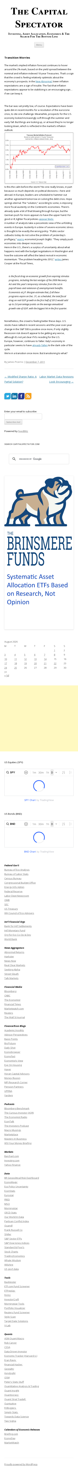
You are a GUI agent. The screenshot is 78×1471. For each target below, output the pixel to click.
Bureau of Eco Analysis (17, 869)
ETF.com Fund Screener (17, 1286)
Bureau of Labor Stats (16, 874)
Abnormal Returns (14, 952)
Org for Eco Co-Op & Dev (17, 934)
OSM (7, 1377)
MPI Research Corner (16, 1082)
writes (58, 259)
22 (55, 663)
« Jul (6, 675)
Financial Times (12, 1004)
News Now (10, 960)
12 (25, 659)
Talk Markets (11, 978)
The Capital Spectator (39, 17)
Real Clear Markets (14, 965)
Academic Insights (14, 1030)
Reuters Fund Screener (17, 1312)
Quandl (8, 1225)
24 (5, 667)
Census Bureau (12, 878)
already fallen (40, 345)
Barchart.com (11, 1156)
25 (15, 667)
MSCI (7, 1204)
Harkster (9, 956)
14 (45, 659)
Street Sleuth (11, 973)
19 (25, 663)
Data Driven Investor (15, 1351)
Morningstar (11, 1208)
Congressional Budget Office (20, 882)
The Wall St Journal (14, 1017)
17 (5, 663)
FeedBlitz (23, 431)
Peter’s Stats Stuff (14, 1381)
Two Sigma (10, 1421)
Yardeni (8, 1095)
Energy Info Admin (14, 887)
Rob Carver (10, 1342)
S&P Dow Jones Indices (16, 1243)
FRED (7, 1199)
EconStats (9, 1190)
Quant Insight (11, 1390)
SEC (6, 904)
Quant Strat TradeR (15, 1399)
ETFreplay (10, 1290)
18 (15, 663)
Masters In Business (15, 1138)
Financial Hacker (13, 1364)
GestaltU (9, 1368)
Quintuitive (10, 1403)
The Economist (12, 1000)
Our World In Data (14, 1217)
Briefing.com (11, 1434)
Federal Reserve (13, 891)
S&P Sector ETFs (13, 1238)
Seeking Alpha (12, 969)
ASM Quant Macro (14, 1338)
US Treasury (11, 908)
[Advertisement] (39, 718)
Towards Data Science (16, 1416)
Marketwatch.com (14, 1008)
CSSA (7, 1347)
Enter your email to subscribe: (20, 411)
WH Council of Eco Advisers (19, 913)
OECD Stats (10, 1212)
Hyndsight (9, 1373)
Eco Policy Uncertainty (16, 1186)
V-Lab (7, 1325)
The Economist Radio (15, 1117)
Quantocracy (11, 1394)
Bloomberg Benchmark (16, 1108)
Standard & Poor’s (14, 1247)
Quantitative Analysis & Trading (21, 1386)
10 (5, 659)
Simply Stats (11, 1412)
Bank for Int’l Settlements (18, 926)
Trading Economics (14, 1256)
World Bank (10, 939)
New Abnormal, (44, 81)
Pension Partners (14, 1086)
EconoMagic (10, 1182)
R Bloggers (10, 1408)
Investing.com (11, 1160)
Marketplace (11, 1134)
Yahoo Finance (12, 1164)
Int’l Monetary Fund (14, 930)
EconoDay (9, 1438)
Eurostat (9, 1195)
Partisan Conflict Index (16, 1221)
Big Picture (10, 1043)
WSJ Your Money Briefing (17, 1143)
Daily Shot (9, 1047)
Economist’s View (13, 1060)
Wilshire (8, 1264)
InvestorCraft (11, 1299)
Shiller (7, 1234)
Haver (7, 1069)
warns (20, 239)
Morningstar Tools (14, 1303)
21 (45, 663)
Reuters (8, 1013)
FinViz (7, 1295)
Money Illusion (12, 1078)
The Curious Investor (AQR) (19, 1112)
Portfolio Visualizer (14, 1308)
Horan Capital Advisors (17, 1073)
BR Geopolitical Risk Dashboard (21, 1177)
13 (35, 659)
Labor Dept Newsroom (16, 895)
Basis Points (11, 1039)
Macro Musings (12, 1130)
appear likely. (46, 219)
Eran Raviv (10, 1360)
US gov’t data (11, 1269)
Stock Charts (11, 1251)
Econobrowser (12, 1052)
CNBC (7, 995)
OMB (7, 900)
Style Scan (10, 1316)
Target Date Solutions (16, 1321)
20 (35, 663)
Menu (39, 44)
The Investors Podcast (16, 1125)
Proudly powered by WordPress (20, 1464)
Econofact (9, 1056)
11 (15, 659)
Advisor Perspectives (16, 1034)
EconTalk (9, 1121)
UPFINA (8, 1091)
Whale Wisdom (12, 1260)
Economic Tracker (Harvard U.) (20, 1355)
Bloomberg (10, 991)
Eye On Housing (13, 1065)
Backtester (10, 1282)
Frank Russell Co (13, 1230)
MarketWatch (11, 1442)
